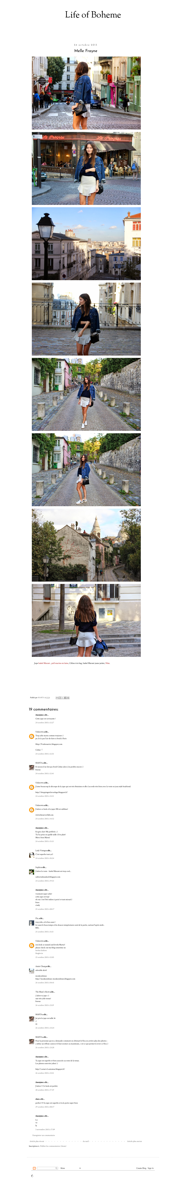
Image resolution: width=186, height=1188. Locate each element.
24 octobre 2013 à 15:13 (44, 841)
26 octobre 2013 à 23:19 (44, 1005)
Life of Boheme (93, 15)
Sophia (38, 867)
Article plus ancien (134, 1141)
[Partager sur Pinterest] (68, 697)
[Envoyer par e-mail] (57, 697)
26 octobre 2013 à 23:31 (44, 1073)
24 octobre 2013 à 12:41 (44, 773)
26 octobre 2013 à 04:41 (44, 982)
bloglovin (39, 953)
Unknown (39, 732)
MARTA (38, 763)
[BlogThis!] (59, 697)
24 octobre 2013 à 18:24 (44, 858)
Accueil (86, 1141)
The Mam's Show (42, 992)
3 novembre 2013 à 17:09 (45, 1129)
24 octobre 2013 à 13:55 (44, 796)
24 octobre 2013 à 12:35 (44, 754)
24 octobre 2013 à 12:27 (44, 722)
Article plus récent (37, 1141)
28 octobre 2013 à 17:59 (44, 1090)
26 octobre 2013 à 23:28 (44, 1047)
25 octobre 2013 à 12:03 (44, 957)
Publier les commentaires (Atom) (53, 1146)
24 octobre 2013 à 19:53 (44, 881)
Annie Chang (40, 966)
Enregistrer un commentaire (44, 1135)
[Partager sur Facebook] (65, 697)
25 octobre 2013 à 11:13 (44, 931)
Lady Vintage (40, 850)
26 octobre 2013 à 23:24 (44, 1028)
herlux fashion (41, 950)
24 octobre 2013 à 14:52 (44, 818)
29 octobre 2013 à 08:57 (44, 1107)
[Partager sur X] (62, 697)
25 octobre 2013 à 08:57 (44, 909)
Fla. (36, 918)
